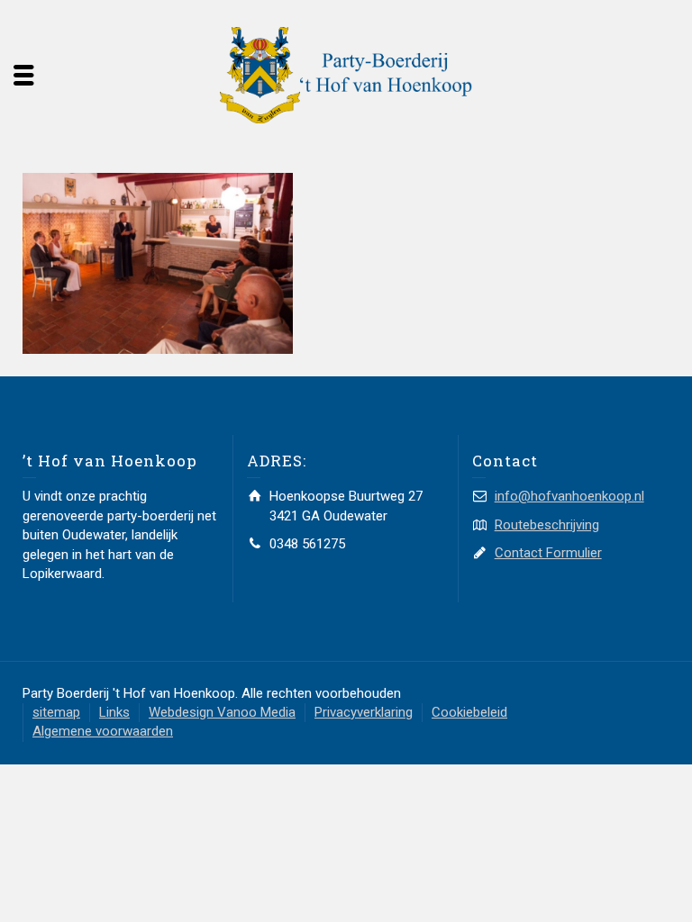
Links (114, 712)
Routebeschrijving (547, 525)
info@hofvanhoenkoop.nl (569, 496)
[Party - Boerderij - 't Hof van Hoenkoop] (346, 74)
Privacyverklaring (363, 712)
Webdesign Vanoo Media (222, 712)
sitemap (56, 712)
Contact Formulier (548, 553)
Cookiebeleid (469, 712)
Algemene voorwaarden (102, 731)
